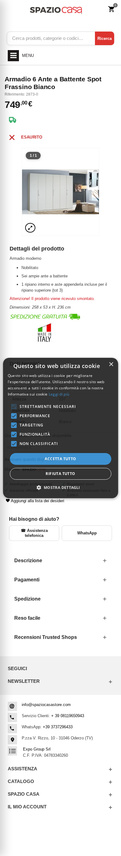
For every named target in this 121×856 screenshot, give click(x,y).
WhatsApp (87, 533)
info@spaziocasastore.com (46, 704)
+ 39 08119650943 (67, 715)
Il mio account (27, 806)
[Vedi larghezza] (30, 228)
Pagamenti (26, 579)
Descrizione (28, 560)
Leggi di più (59, 394)
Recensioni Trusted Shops (45, 637)
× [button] (111, 364)
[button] (60, 487)
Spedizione (27, 598)
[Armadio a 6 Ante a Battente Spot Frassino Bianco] (60, 192)
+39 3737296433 (58, 727)
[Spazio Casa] (55, 9)
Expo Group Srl (37, 749)
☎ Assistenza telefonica (34, 533)
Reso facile (27, 618)
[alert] (60, 428)
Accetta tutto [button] (60, 458)
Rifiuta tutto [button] (60, 473)
